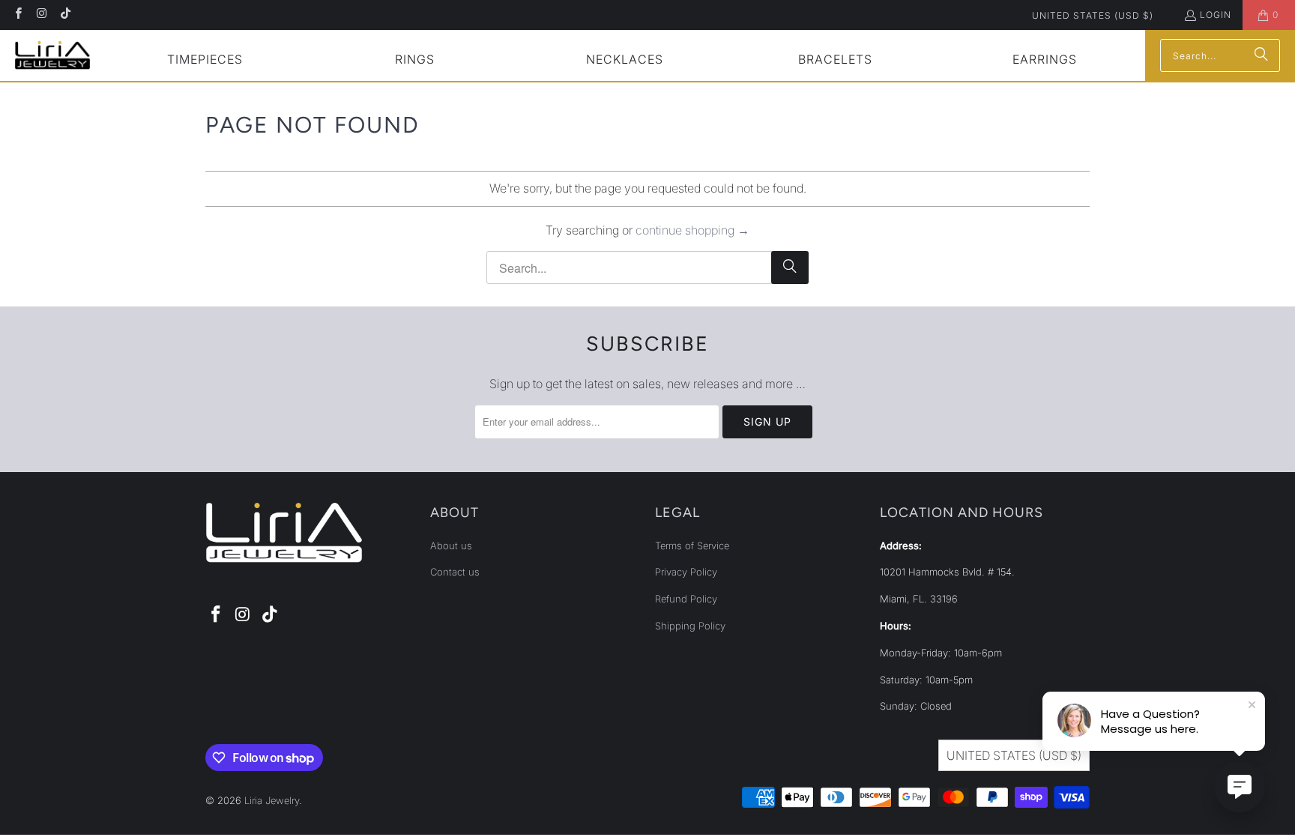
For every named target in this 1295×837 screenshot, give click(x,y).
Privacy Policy (686, 572)
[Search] (1261, 55)
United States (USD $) (1092, 15)
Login (1215, 14)
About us (451, 546)
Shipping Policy (690, 626)
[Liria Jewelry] (52, 55)
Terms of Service (692, 546)
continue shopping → (692, 230)
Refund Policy (686, 599)
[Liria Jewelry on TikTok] (64, 14)
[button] (205, 61)
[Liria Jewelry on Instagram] (40, 14)
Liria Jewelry (271, 800)
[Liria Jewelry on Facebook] (17, 14)
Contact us (455, 572)
